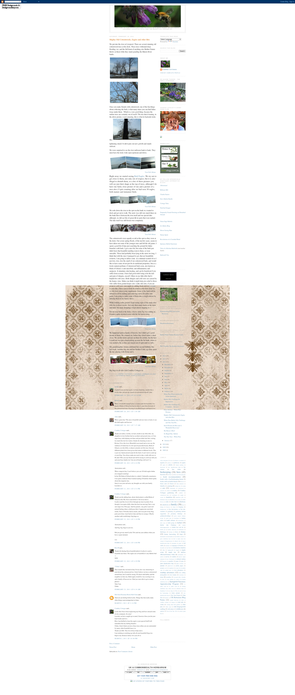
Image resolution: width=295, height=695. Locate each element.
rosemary (181, 575)
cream (161, 497)
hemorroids (181, 520)
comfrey (174, 490)
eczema (178, 499)
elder (167, 502)
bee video (176, 469)
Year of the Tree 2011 (172, 611)
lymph (177, 550)
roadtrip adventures (167, 572)
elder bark (174, 502)
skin (163, 579)
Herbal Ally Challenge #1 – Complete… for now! (172, 405)
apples (184, 463)
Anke (116, 417)
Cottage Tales (164, 203)
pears (177, 561)
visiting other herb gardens (173, 604)
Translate (175, 42)
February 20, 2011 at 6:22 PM (127, 463)
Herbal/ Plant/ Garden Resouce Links (171, 335)
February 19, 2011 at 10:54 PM (128, 395)
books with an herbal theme (168, 481)
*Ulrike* (117, 566)
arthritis (170, 465)
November (167, 367)
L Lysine (152, 286)
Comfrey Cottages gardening (173, 491)
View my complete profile (170, 73)
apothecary (176, 463)
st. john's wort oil (174, 586)
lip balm (169, 548)
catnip (184, 486)
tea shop (171, 591)
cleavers (162, 490)
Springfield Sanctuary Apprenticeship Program (173, 582)
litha (164, 550)
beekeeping (165, 472)
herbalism (181, 529)
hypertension (169, 541)
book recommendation (172, 477)
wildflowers (179, 609)
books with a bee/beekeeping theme (171, 479)
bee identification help (174, 467)
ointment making (181, 559)
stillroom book (180, 588)
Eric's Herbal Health (166, 199)
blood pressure (182, 474)
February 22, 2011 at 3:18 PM (127, 519)
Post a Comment (114, 643)
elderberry (182, 502)
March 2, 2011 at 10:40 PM (126, 638)
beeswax (162, 474)
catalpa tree (177, 486)
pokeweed (170, 566)
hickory (171, 532)
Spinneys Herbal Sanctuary (168, 244)
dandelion (169, 497)
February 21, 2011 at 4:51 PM (127, 489)
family (174, 504)
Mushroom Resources (167, 323)
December (167, 364)
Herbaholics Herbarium (159, 669)
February (167, 391)
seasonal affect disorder (180, 577)
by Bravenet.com (147, 678)
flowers (168, 507)
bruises (172, 483)
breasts (182, 481)
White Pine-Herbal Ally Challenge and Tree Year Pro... (174, 421)
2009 (164, 447)
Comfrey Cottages (120, 430)
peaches (171, 561)
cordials (181, 493)
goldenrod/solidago (165, 516)
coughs (181, 495)
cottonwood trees (123, 375)
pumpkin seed (163, 568)
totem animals (176, 593)
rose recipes (173, 575)
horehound (162, 536)
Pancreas (164, 561)
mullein (174, 557)
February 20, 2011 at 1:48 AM (127, 411)
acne (171, 460)
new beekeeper (170, 559)
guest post (168, 518)
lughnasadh (170, 550)
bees (179, 472)
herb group (171, 523)
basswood (162, 467)
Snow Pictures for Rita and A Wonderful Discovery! (173, 426)
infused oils (177, 541)
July (165, 376)
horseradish (170, 536)
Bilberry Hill (164, 190)
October (167, 370)
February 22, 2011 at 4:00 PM (127, 543)
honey (183, 532)
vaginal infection (174, 600)
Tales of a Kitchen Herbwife (168, 248)
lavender (162, 548)
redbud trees (168, 570)
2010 (164, 444)
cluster (168, 490)
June (166, 379)
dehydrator (172, 499)
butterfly (162, 486)
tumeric (167, 597)
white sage (168, 607)
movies (167, 557)
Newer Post (112, 647)
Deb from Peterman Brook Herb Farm (126, 594)
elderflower (165, 505)
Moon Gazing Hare (166, 230)
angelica (162, 463)
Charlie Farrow (164, 194)
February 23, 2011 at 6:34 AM (127, 589)
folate (174, 507)
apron (164, 465)
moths (161, 557)
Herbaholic (141, 669)
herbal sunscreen (172, 529)
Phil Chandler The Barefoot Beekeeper (172, 346)
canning (169, 486)
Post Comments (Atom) (125, 651)
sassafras (168, 577)
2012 (164, 359)
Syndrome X (163, 591)
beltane (170, 474)
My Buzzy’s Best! (169, 431)
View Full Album (150, 172)
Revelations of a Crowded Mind (170, 239)
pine (182, 561)
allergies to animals (179, 460)
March (166, 388)
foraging (180, 507)
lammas (168, 545)
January (167, 440)
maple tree (172, 552)
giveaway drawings (176, 514)
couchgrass (174, 495)
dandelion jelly (179, 497)
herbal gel (162, 529)
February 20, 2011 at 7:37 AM (127, 425)
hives (176, 532)
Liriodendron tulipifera (179, 548)
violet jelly (180, 602)
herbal (179, 522)
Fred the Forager (165, 208)
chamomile (172, 488)
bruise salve (163, 483)
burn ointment (180, 483)
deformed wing (163, 499)
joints (180, 543)
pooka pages (179, 566)
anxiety (169, 463)
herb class (162, 523)
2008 (164, 450)
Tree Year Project (175, 595)
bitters (175, 474)
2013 (164, 356)
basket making (179, 465)
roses (161, 577)
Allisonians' (164, 185)
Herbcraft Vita (164, 255)
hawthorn (176, 518)
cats (163, 488)
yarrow (162, 611)
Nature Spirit (164, 235)
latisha (117, 387)
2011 (164, 362)
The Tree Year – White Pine (172, 437)
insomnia (174, 543)
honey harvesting (170, 534)
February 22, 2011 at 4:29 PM (127, 561)
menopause (180, 554)
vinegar (173, 602)
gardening (170, 511)
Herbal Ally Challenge (168, 525)
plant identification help (167, 563)
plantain (162, 566)
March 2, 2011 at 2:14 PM (126, 603)
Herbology (163, 532)
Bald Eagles (139, 176)
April (166, 385)
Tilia (176, 591)
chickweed (180, 488)
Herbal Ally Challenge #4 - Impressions (172, 400)
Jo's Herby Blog (165, 226)
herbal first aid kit (177, 527)
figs (183, 505)
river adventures (138, 375)
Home (133, 647)
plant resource (180, 563)
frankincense (163, 509)
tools (181, 591)
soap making (170, 579)
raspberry (171, 568)
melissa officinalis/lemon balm (173, 553)
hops (181, 534)
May (166, 382)
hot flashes (177, 536)
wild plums (171, 609)
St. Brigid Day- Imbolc (171, 434)
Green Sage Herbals (166, 221)
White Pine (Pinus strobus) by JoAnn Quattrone (173, 395)
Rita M (117, 548)
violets (162, 604)
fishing (161, 507)
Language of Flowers (177, 545)
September (167, 373)
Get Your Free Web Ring (147, 676)
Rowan (117, 400)
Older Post (153, 647)
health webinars (171, 520)
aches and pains (164, 460)
